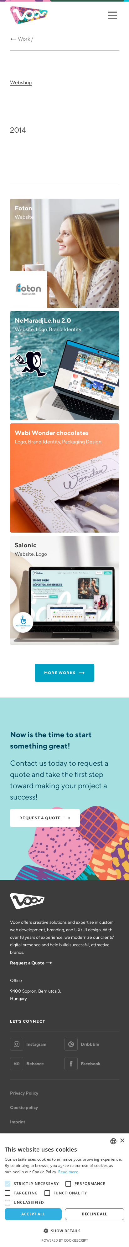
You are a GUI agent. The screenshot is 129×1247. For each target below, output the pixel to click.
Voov (29, 15)
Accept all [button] (33, 1214)
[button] (64, 1231)
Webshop (21, 82)
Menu (112, 15)
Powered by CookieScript (64, 1240)
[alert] (64, 1190)
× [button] (122, 1140)
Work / (25, 39)
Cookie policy (24, 1107)
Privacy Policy (24, 1093)
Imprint (17, 1122)
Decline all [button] (94, 1214)
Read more (68, 1171)
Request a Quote (27, 963)
